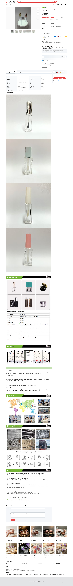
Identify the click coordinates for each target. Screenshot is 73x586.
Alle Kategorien (9, 4)
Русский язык (28, 579)
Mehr (7, 575)
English (16, 579)
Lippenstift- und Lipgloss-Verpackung (57, 563)
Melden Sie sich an (44, 67)
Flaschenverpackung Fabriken (37, 574)
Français (25, 579)
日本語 (45, 579)
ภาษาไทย (50, 579)
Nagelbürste (53, 564)
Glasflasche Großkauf (62, 574)
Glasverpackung (38, 564)
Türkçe (52, 579)
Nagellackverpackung (24, 563)
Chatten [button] (61, 17)
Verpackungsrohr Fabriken (27, 574)
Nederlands (37, 579)
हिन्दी (47, 579)
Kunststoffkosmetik (45, 574)
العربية (40, 579)
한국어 (43, 579)
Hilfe (58, 4)
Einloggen (65, 2)
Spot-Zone (7, 563)
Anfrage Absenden (48, 17)
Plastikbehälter (8, 564)
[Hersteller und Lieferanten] (10, 2)
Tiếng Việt (55, 579)
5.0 (56, 72)
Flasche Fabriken (9, 574)
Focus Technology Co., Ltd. (36, 581)
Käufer (53, 4)
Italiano (32, 579)
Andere (7, 566)
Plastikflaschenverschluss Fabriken (17, 574)
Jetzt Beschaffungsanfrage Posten (30, 520)
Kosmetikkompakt (23, 564)
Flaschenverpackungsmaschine (53, 574)
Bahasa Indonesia (60, 579)
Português (22, 579)
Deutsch (35, 579)
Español (19, 579)
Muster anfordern (62, 19)
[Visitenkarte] (65, 74)
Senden (13, 520)
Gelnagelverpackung (39, 563)
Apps (61, 4)
